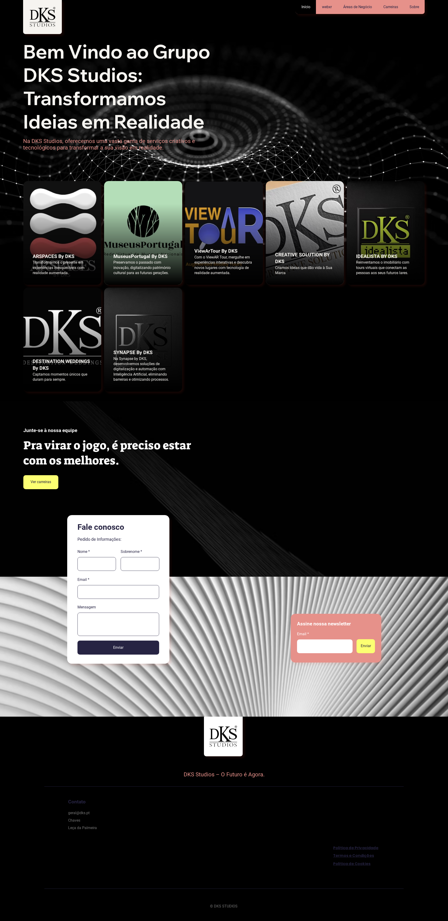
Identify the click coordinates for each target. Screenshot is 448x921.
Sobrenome (130, 552)
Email (82, 580)
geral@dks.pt (79, 813)
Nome (82, 552)
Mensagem (86, 607)
